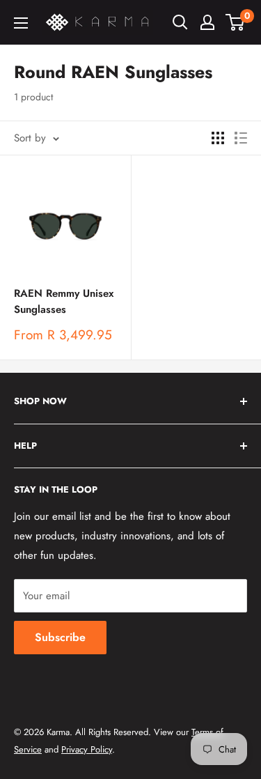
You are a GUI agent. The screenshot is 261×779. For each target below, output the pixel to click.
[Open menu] (21, 23)
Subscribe (60, 637)
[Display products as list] (241, 138)
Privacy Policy (86, 749)
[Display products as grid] (218, 138)
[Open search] (180, 22)
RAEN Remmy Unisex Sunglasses (63, 301)
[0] (235, 22)
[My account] (207, 22)
